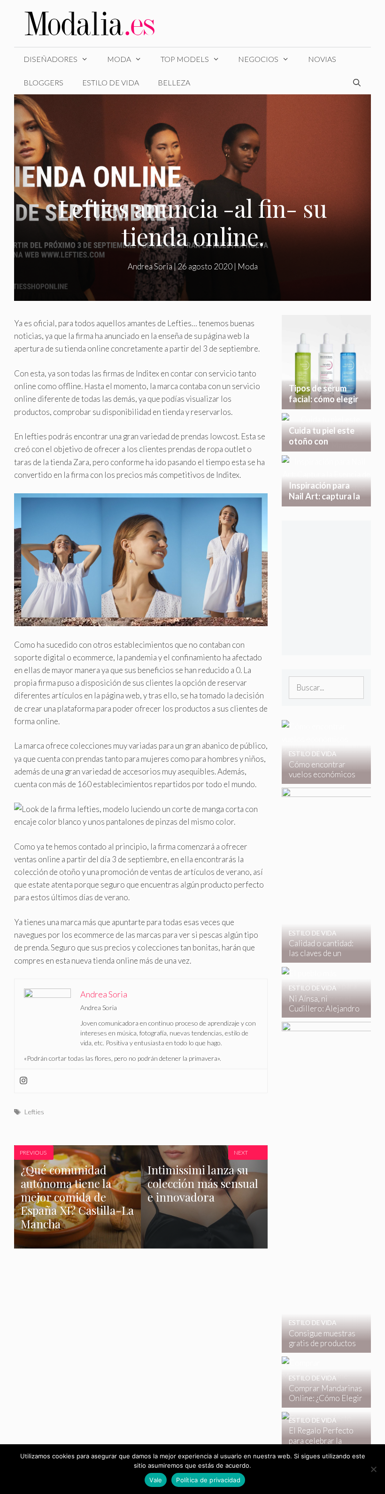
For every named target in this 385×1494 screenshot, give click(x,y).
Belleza (174, 82)
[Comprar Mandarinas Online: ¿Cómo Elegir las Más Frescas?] (320, 1401)
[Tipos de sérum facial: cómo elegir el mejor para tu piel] (326, 402)
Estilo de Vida (110, 82)
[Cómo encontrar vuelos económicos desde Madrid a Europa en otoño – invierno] (320, 777)
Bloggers (43, 82)
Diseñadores (50, 58)
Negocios (258, 58)
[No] (373, 1469)
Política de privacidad (208, 1480)
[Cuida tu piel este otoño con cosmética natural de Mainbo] (326, 445)
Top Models (185, 58)
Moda (119, 58)
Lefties (34, 1112)
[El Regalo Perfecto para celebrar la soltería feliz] (320, 1443)
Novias (322, 58)
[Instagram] (23, 1081)
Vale (155, 1480)
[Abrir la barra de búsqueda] (356, 82)
